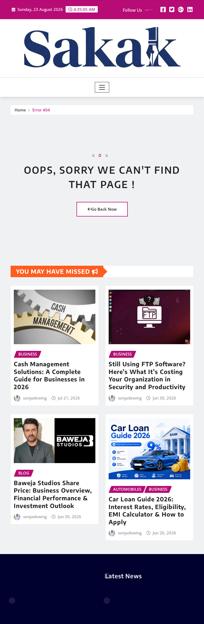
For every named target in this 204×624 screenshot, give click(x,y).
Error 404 (41, 110)
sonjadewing (35, 398)
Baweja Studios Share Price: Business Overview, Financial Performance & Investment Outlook (53, 494)
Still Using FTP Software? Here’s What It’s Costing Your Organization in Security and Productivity (147, 375)
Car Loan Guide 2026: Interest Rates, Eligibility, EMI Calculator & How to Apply (147, 510)
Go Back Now (104, 209)
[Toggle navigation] (102, 87)
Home (20, 110)
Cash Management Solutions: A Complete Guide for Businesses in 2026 (49, 375)
